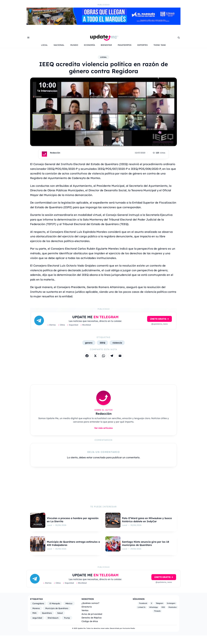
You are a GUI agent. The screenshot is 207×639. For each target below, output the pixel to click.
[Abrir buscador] (178, 37)
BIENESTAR (106, 45)
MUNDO (74, 45)
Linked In (141, 607)
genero (88, 342)
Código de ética (90, 621)
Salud (60, 613)
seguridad (37, 618)
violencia (117, 342)
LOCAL (44, 45)
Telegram (159, 603)
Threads (157, 611)
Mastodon (173, 607)
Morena (36, 608)
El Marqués (55, 603)
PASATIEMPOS (124, 45)
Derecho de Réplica (92, 617)
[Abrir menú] (28, 37)
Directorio (87, 606)
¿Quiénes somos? (90, 603)
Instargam (171, 603)
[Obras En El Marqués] (103, 23)
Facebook (143, 603)
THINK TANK (160, 45)
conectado (99, 457)
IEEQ (102, 342)
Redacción (55, 152)
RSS (163, 607)
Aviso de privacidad (92, 614)
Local (103, 57)
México (68, 603)
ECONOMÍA (89, 45)
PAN (34, 613)
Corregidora (38, 603)
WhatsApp (153, 607)
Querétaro (47, 613)
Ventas (85, 610)
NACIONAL (59, 45)
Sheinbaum (53, 618)
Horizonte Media (129, 628)
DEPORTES (142, 45)
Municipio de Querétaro (56, 608)
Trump (67, 618)
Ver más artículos (103, 428)
